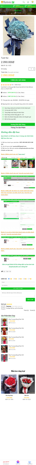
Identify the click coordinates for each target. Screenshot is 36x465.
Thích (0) (26, 310)
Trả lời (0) (32, 310)
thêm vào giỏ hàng (18, 80)
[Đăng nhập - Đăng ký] (28, 2)
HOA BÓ (19, 12)
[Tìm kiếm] (23, 2)
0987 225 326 (31, 7)
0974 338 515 (19, 7)
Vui (10, 271)
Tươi (7, 271)
